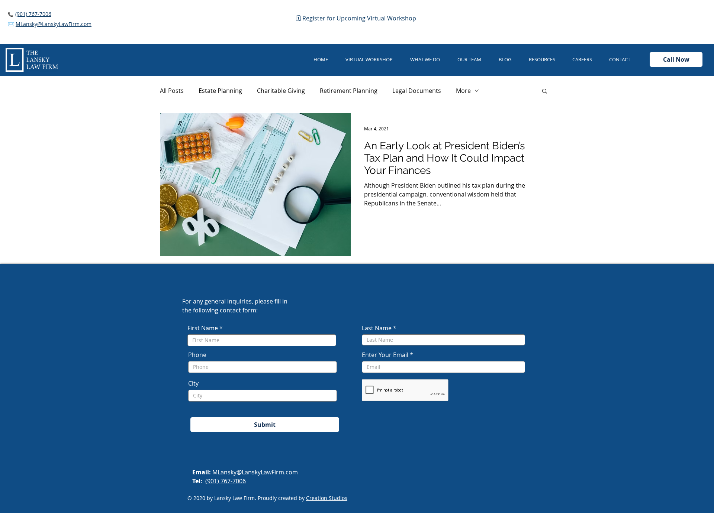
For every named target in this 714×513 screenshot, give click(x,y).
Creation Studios (326, 497)
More (463, 91)
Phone (197, 355)
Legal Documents (416, 91)
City (193, 383)
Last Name (377, 328)
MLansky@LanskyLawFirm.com (255, 472)
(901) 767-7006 (225, 481)
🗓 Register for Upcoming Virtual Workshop (356, 18)
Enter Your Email (385, 355)
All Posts (172, 91)
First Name (202, 328)
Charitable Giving (281, 91)
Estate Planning (220, 91)
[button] (428, 59)
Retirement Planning (348, 91)
